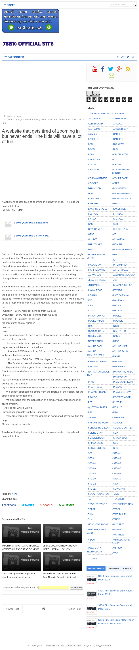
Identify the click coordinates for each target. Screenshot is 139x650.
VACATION (118, 534)
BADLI (116, 134)
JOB (115, 280)
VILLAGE (117, 548)
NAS (90, 326)
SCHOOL (118, 422)
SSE (90, 453)
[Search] (135, 4)
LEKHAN (92, 295)
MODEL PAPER (96, 321)
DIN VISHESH (120, 188)
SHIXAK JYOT (120, 438)
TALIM (116, 494)
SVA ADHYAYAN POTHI (99, 494)
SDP (115, 433)
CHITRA (117, 164)
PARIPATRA (119, 366)
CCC (115, 159)
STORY (117, 484)
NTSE (116, 341)
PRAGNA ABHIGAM (123, 382)
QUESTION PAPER (97, 407)
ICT (115, 260)
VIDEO (91, 540)
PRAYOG (92, 397)
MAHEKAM (118, 300)
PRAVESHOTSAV (122, 392)
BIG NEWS (118, 144)
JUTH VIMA (94, 285)
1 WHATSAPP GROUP (99, 113)
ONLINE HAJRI (120, 346)
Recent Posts (96, 568)
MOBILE (117, 316)
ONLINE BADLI (95, 346)
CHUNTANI (93, 169)
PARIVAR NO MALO (123, 372)
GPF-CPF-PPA (120, 229)
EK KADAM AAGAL (122, 198)
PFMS (91, 382)
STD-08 (92, 473)
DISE (90, 193)
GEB (115, 224)
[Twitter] (112, 70)
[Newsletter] (113, 76)
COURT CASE (120, 178)
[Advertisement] (43, 88)
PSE (90, 402)
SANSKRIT (118, 417)
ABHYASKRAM (120, 118)
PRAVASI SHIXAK (97, 392)
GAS (90, 224)
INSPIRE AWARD (96, 270)
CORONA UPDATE (97, 178)
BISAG (91, 149)
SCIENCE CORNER (123, 428)
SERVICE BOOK (96, 438)
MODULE (118, 321)
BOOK (91, 154)
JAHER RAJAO (120, 270)
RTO (115, 412)
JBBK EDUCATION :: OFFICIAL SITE (63, 645)
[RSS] (130, 70)
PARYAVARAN (120, 377)
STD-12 (92, 484)
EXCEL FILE (119, 209)
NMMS (116, 336)
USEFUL (117, 529)
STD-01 (117, 453)
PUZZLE (117, 402)
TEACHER (118, 499)
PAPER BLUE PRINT (98, 361)
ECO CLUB (93, 198)
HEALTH (117, 244)
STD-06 (92, 468)
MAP (90, 305)
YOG (115, 553)
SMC (115, 443)
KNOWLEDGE (95, 290)
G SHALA (118, 219)
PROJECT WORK (122, 397)
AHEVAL (117, 123)
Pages (10, 5)
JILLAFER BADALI (97, 280)
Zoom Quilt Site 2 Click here (31, 235)
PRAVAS (117, 387)
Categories (15, 57)
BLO (115, 149)
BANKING (118, 139)
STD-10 (92, 478)
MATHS (117, 305)
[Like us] (118, 57)
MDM (90, 310)
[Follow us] (128, 57)
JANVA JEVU (94, 275)
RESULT (117, 407)
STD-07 (117, 468)
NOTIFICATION (95, 341)
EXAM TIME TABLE (97, 209)
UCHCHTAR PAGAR (98, 524)
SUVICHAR (119, 489)
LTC (90, 300)
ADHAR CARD (95, 123)
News (15, 493)
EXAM (116, 203)
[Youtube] (96, 70)
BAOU (91, 144)
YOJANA (92, 558)
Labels (127, 568)
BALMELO (93, 139)
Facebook (9, 505)
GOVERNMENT (96, 229)
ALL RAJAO (94, 129)
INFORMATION (120, 265)
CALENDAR (94, 159)
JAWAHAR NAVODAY (124, 275)
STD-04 (92, 463)
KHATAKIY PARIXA (122, 285)
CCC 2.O (92, 164)
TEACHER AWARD (97, 504)
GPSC (91, 234)
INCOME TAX (94, 265)
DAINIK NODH (95, 188)
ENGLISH (93, 203)
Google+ (47, 505)
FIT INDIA (118, 214)
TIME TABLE (119, 514)
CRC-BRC (93, 183)
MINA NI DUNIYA (96, 316)
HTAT (116, 254)
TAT (90, 499)
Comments (113, 568)
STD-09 (117, 473)
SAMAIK (92, 417)
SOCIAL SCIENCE (97, 448)
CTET (116, 183)
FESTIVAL (93, 214)
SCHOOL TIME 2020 (98, 428)
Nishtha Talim (95, 336)
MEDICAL (118, 310)
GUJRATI (92, 239)
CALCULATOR (120, 154)
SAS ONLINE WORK (98, 422)
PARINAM (93, 366)
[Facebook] (104, 70)
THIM (90, 514)
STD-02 (92, 458)
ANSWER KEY (120, 129)
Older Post (74, 608)
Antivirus (92, 134)
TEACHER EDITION (123, 504)
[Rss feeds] (133, 57)
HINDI (91, 249)
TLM (90, 519)
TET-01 (91, 509)
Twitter (29, 505)
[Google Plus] (121, 70)
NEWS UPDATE (96, 331)
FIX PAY (92, 219)
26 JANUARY (95, 118)
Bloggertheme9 (103, 645)
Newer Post (12, 608)
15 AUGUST (119, 113)
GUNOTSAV (119, 239)
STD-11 (117, 478)
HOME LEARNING (122, 249)
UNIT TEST (118, 524)
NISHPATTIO (119, 331)
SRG (115, 448)
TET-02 (116, 509)
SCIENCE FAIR (95, 433)
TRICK (116, 519)
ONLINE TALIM (120, 351)
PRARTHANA (95, 387)
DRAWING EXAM (121, 193)
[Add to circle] (122, 57)
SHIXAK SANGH (96, 443)
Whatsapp (67, 505)
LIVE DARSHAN (121, 295)
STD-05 (117, 463)
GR (115, 234)
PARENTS (118, 361)
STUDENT (93, 489)
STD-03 (117, 458)
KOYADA (117, 290)
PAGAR (117, 356)
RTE (90, 412)
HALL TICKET (95, 244)
